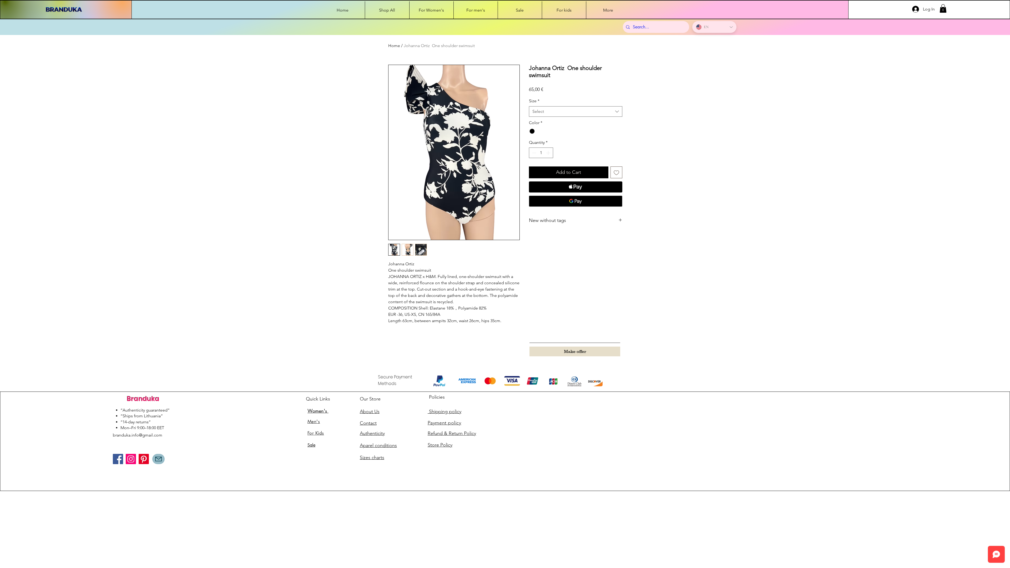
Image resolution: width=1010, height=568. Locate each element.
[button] (943, 8)
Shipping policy (444, 411)
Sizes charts (372, 457)
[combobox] (575, 111)
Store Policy (440, 445)
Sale (311, 445)
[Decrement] (533, 153)
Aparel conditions (378, 445)
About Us (370, 411)
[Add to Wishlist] (616, 172)
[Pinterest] (144, 459)
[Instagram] (131, 459)
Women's (318, 411)
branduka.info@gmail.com (137, 435)
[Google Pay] (575, 201)
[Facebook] (118, 459)
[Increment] (548, 153)
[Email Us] (158, 459)
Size (534, 100)
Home (394, 45)
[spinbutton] (541, 153)
